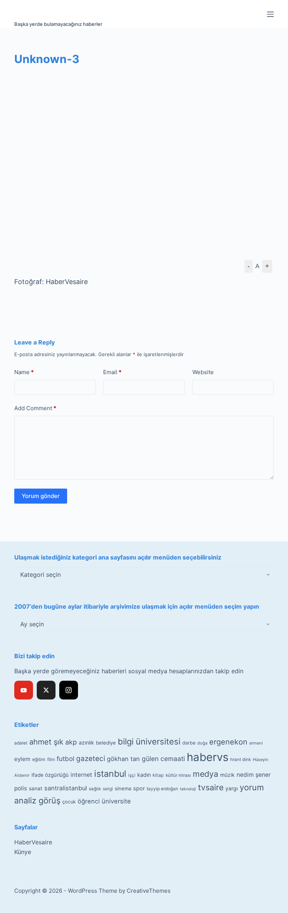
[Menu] (270, 14)
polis (20, 788)
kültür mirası (178, 775)
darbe (188, 743)
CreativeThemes (149, 890)
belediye (106, 743)
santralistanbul (65, 788)
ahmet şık (46, 741)
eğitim (38, 759)
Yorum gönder (41, 495)
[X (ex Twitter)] (46, 690)
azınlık (86, 742)
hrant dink (240, 759)
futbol (65, 759)
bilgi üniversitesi (149, 741)
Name (24, 372)
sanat (35, 788)
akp (71, 742)
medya (205, 774)
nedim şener (254, 774)
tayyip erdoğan (162, 788)
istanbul (110, 774)
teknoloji (188, 789)
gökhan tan (123, 759)
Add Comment (35, 408)
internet (81, 774)
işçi (131, 775)
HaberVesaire (33, 842)
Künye (22, 852)
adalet (20, 743)
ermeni (256, 743)
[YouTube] (23, 690)
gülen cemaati (163, 759)
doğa (202, 743)
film (51, 759)
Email (112, 372)
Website (203, 372)
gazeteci (90, 758)
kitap (158, 775)
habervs (207, 757)
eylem (22, 759)
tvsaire (211, 787)
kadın (144, 775)
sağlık (95, 788)
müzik (227, 775)
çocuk (69, 802)
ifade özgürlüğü (50, 775)
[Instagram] (68, 690)
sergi (108, 788)
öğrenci (89, 801)
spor (139, 788)
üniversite (116, 801)
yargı (231, 788)
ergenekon (228, 741)
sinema (123, 788)
